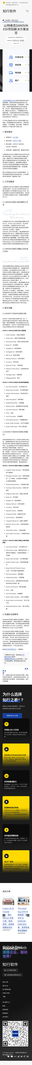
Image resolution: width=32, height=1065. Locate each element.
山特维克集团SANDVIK (9, 100)
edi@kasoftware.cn (11, 659)
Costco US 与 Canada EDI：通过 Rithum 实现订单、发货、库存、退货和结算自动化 (8, 918)
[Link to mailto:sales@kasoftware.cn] (28, 1056)
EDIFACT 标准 (17, 141)
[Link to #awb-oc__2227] (27, 11)
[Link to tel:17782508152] (24, 1056)
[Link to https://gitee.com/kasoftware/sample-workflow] (22, 1056)
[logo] (9, 10)
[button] (4, 915)
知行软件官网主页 (10, 649)
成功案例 (22, 40)
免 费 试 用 (15, 670)
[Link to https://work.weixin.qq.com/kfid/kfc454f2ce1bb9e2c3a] (8, 1056)
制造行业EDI (16, 40)
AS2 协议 (15, 137)
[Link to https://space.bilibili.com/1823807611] (12, 1056)
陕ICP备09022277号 (8, 98)
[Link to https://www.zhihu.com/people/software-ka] (15, 1056)
